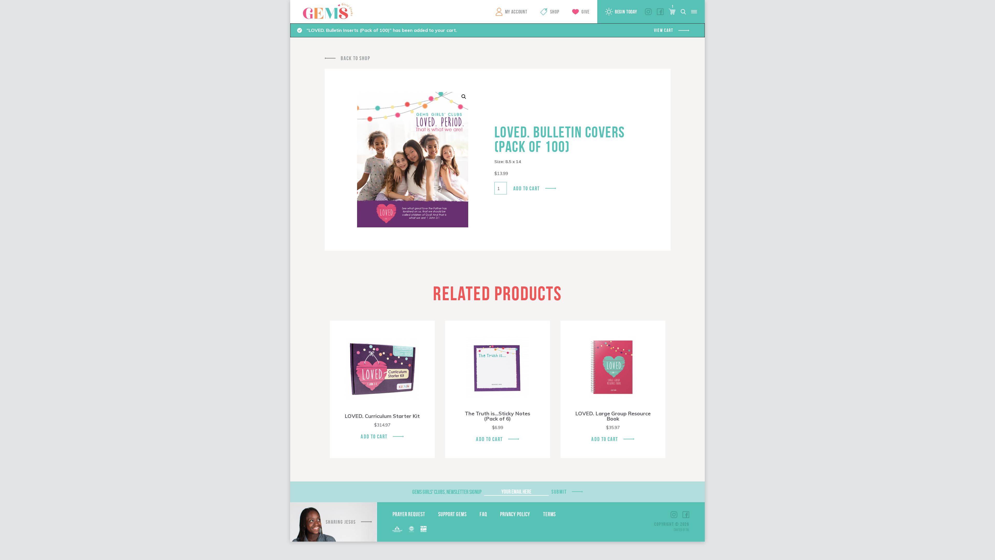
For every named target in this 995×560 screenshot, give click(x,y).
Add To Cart (374, 436)
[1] (672, 12)
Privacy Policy (515, 514)
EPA (424, 529)
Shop (554, 12)
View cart (663, 30)
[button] (463, 96)
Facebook (660, 11)
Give (585, 12)
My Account (516, 12)
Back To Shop (355, 58)
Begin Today (626, 12)
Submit (559, 491)
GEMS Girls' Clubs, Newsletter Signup (446, 492)
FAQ (483, 514)
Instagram (648, 11)
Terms (549, 514)
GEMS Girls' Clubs (328, 11)
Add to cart (526, 188)
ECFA (411, 529)
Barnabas (397, 529)
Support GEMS (452, 514)
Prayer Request (409, 514)
